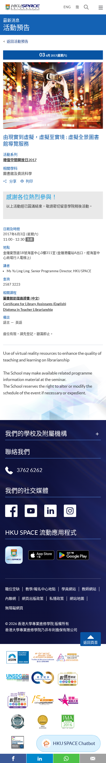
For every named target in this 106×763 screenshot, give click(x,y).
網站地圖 (77, 598)
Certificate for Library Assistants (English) (34, 304)
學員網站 (68, 589)
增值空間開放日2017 (20, 160)
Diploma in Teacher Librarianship (28, 310)
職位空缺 (12, 589)
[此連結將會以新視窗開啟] (41, 555)
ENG (67, 7)
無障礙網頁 (14, 608)
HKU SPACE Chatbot (74, 743)
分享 (12, 181)
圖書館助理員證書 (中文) (21, 298)
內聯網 (10, 598)
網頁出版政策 (32, 598)
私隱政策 (56, 598)
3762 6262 (29, 470)
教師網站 (89, 589)
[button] (86, 7)
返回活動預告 (17, 41)
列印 (29, 181)
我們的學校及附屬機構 (36, 433)
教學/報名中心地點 (40, 589)
